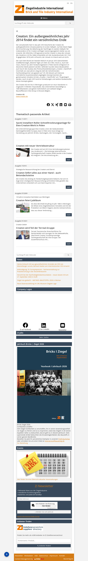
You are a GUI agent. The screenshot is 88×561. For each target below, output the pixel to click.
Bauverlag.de (68, 559)
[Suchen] (70, 23)
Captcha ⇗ (52, 508)
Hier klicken (46, 506)
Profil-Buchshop (64, 439)
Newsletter (19, 556)
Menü (45, 18)
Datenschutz (43, 556)
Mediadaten (28, 556)
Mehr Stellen (44, 337)
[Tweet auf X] (52, 105)
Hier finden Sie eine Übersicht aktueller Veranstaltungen (37, 479)
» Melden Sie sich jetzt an (44, 512)
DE (68, 3)
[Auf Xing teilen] (57, 105)
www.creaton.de (22, 96)
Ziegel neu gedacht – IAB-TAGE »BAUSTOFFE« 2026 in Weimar (39, 280)
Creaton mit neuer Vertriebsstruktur (35, 145)
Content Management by (24, 559)
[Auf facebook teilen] (48, 105)
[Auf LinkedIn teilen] (61, 105)
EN (71, 3)
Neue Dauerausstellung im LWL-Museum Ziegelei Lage (36, 284)
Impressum (54, 556)
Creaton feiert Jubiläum (28, 200)
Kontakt (62, 556)
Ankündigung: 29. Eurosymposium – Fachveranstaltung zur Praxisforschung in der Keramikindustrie (38, 270)
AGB (36, 556)
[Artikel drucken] (70, 104)
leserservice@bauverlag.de (54, 441)
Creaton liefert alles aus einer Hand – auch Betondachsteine (38, 174)
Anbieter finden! (45, 546)
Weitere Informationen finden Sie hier (28, 516)
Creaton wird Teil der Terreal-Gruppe (35, 227)
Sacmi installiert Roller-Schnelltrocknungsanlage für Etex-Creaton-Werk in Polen (43, 124)
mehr (69, 137)
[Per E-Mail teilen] (65, 104)
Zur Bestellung (22, 443)
